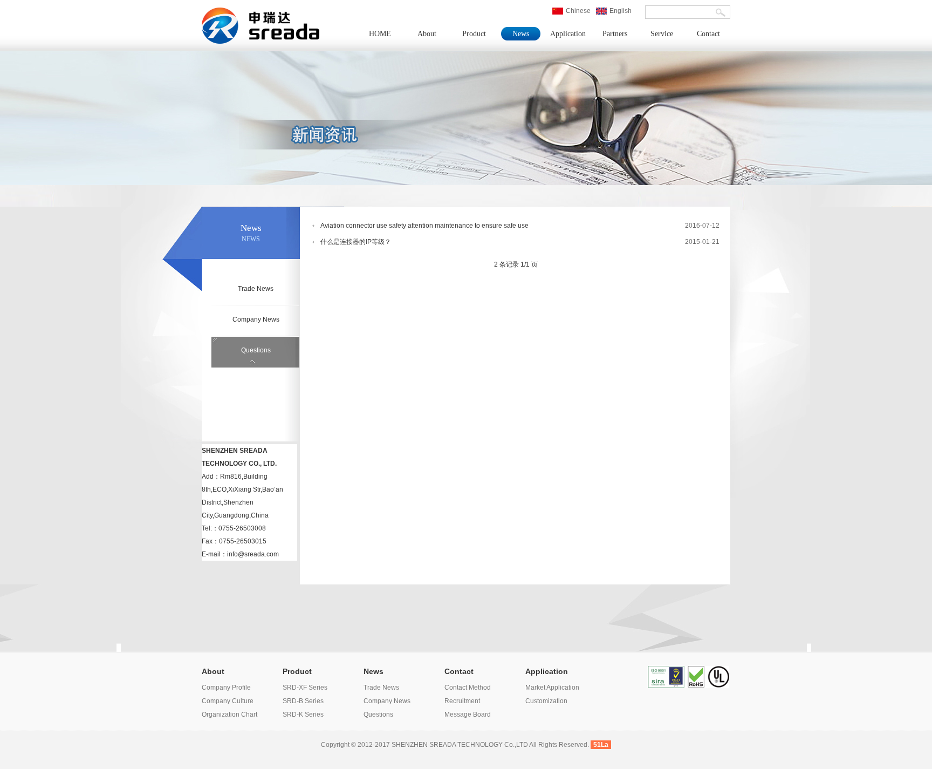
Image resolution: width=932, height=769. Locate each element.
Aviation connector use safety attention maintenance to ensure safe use (424, 225)
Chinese (578, 11)
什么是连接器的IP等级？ (355, 242)
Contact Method (467, 687)
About (426, 34)
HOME (380, 34)
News (520, 34)
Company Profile (226, 687)
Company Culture (227, 701)
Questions (256, 350)
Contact (708, 34)
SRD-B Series (303, 701)
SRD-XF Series (305, 687)
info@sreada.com (253, 554)
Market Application (552, 687)
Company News (255, 319)
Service (661, 34)
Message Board (467, 714)
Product (474, 34)
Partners (614, 34)
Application (568, 34)
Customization (546, 701)
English (620, 11)
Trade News (255, 288)
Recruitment (462, 701)
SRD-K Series (303, 714)
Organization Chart (229, 714)
